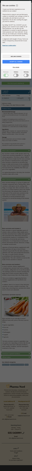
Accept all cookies (16, 61)
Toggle (5, 75)
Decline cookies (16, 56)
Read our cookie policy (9, 45)
